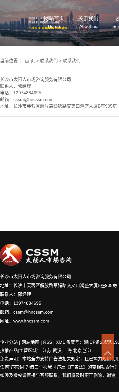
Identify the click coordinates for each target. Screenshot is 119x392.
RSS (47, 342)
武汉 (57, 350)
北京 (77, 350)
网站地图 (30, 342)
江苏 (47, 350)
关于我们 (88, 22)
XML (60, 342)
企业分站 (9, 342)
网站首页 (54, 22)
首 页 (30, 60)
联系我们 (49, 60)
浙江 (87, 350)
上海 (67, 350)
